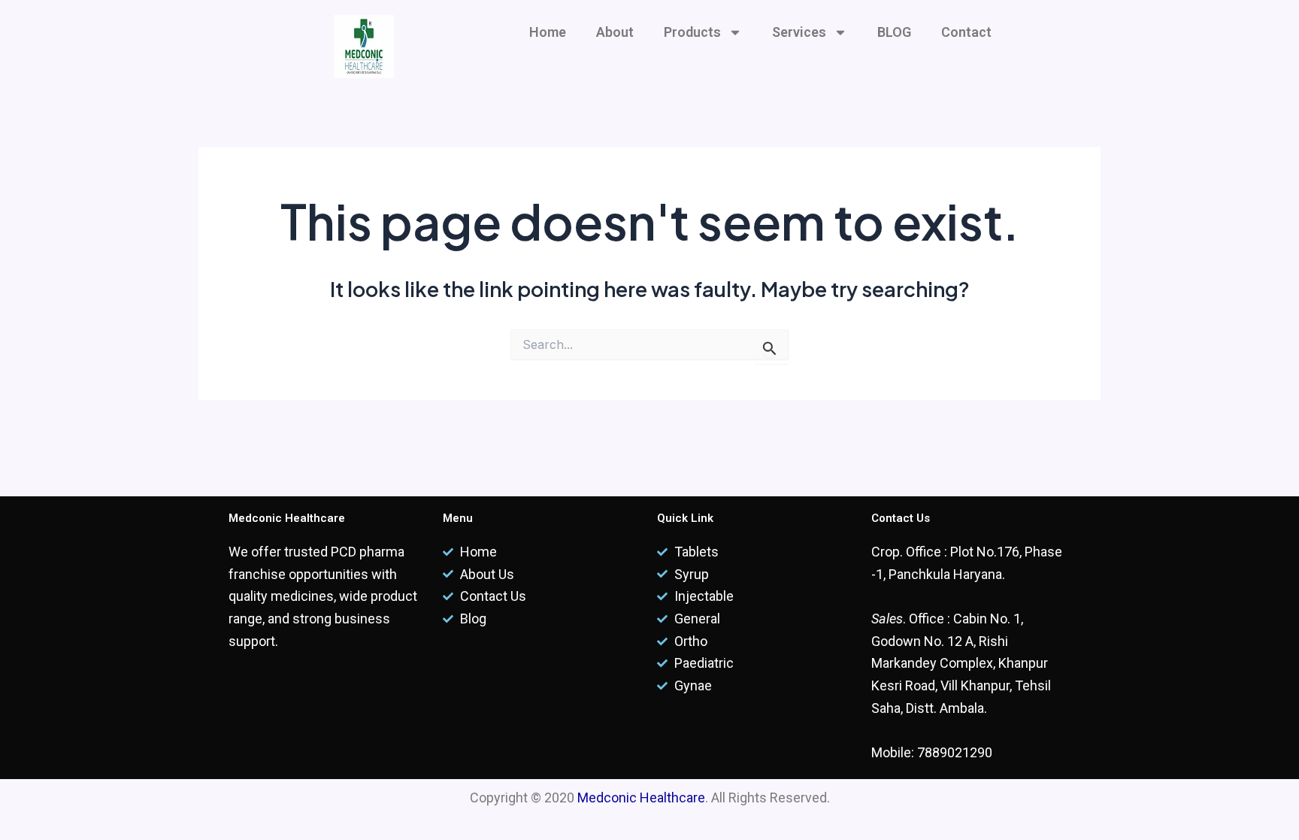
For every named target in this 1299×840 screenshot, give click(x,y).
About (615, 32)
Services (799, 32)
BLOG (894, 32)
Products (692, 32)
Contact (966, 32)
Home (547, 32)
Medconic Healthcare (641, 797)
